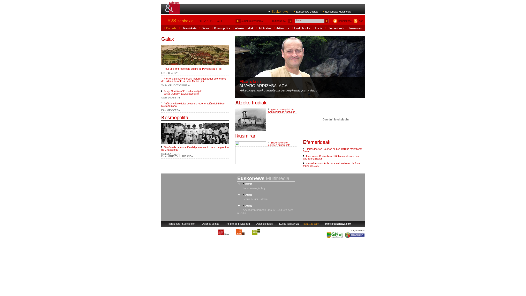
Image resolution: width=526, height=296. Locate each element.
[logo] (172, 12)
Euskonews (279, 11)
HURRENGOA (279, 21)
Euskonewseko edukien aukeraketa (279, 144)
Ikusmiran (355, 28)
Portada (171, 28)
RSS (361, 21)
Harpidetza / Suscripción (181, 223)
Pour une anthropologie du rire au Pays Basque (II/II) (193, 68)
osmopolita (174, 117)
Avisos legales (264, 223)
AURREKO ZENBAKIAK (252, 21)
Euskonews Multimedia (338, 11)
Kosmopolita (222, 28)
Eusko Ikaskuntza (289, 223)
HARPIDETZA (345, 21)
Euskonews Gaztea (307, 11)
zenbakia (180, 21)
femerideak (316, 142)
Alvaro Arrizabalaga (263, 85)
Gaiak (205, 28)
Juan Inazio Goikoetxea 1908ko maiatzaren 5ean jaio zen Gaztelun (331, 157)
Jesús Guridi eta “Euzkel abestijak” (183, 91)
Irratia (319, 28)
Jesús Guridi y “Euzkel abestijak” (182, 93)
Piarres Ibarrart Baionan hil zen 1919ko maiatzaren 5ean (332, 150)
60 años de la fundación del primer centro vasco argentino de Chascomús (195, 148)
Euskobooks (302, 28)
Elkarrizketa (189, 28)
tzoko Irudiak (250, 102)
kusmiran (245, 136)
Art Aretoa (264, 28)
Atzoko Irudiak (244, 28)
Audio (248, 194)
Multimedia (263, 178)
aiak (167, 39)
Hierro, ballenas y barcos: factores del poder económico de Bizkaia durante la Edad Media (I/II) (193, 80)
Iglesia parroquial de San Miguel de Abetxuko (281, 110)
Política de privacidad (238, 223)
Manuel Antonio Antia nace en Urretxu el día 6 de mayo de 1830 (331, 164)
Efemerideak (336, 28)
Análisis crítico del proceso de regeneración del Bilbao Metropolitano (193, 105)
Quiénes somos (210, 223)
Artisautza (282, 28)
